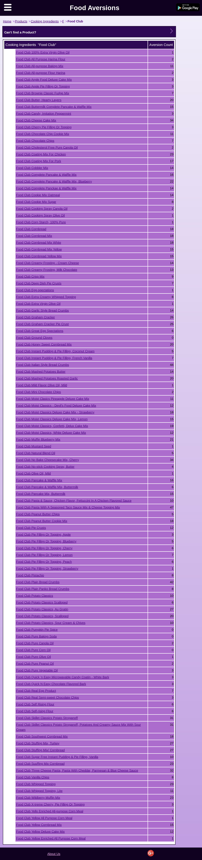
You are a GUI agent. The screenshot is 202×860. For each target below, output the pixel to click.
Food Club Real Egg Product (36, 690)
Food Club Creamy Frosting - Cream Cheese (47, 263)
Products (21, 21)
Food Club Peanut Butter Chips (38, 514)
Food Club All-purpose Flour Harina (40, 73)
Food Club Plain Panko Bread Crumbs (42, 589)
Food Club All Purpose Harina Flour (40, 59)
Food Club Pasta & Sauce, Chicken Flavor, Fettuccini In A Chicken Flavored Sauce (73, 500)
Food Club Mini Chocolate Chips (38, 392)
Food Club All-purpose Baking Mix (39, 66)
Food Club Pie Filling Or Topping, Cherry (44, 548)
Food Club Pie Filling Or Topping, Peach (44, 561)
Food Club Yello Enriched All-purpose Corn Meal (49, 811)
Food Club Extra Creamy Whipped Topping (46, 297)
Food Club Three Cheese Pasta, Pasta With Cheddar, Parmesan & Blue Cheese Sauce (77, 770)
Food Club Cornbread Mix (34, 236)
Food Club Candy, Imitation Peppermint (43, 113)
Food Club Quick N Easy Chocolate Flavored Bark (51, 684)
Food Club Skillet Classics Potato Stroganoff (47, 718)
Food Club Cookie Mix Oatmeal (38, 195)
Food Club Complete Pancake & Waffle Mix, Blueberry (54, 181)
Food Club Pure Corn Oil (33, 650)
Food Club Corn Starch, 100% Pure (41, 222)
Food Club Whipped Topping (36, 784)
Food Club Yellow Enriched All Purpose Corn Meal (51, 838)
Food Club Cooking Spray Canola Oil (41, 208)
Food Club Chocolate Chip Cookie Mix (42, 134)
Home (7, 21)
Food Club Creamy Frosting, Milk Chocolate (46, 269)
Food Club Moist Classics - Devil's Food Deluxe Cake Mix (56, 405)
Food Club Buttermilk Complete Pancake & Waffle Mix (54, 106)
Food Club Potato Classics (34, 595)
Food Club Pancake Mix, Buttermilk (40, 494)
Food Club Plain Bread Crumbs (37, 582)
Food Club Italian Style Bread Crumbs (42, 365)
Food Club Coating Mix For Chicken (41, 154)
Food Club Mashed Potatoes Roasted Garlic (47, 378)
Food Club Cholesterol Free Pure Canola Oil (47, 147)
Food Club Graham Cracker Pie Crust (42, 324)
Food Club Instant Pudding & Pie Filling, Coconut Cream (55, 351)
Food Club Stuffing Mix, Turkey (37, 743)
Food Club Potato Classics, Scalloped (42, 616)
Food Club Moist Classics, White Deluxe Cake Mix (51, 432)
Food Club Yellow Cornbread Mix (39, 825)
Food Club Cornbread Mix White (38, 242)
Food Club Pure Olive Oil (33, 657)
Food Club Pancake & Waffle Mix (39, 480)
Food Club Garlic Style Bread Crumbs (42, 310)
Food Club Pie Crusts (31, 527)
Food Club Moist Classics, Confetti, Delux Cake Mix (52, 426)
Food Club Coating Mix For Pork (38, 161)
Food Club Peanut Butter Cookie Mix (41, 521)
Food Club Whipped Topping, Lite (39, 791)
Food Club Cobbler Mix (32, 168)
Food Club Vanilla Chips (32, 777)
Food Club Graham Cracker (35, 317)
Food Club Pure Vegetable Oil (37, 670)
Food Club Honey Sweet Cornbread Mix (44, 344)
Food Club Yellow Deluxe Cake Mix (40, 831)
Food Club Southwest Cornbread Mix (42, 736)
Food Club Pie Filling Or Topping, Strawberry (47, 568)
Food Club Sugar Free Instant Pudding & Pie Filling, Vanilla (57, 757)
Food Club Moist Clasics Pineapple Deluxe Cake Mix (52, 398)
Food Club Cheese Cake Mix (36, 120)
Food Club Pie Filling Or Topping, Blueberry (46, 541)
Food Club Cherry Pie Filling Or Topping (43, 127)
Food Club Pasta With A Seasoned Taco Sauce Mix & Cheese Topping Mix (68, 507)
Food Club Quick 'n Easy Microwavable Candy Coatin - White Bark (62, 677)
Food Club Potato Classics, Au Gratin (42, 609)
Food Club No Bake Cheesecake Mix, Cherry (47, 460)
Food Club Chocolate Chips (35, 140)
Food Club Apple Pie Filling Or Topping (43, 86)
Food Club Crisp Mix (30, 276)
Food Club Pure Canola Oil (34, 643)
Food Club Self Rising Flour (35, 704)
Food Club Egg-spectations (35, 290)
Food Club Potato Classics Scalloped (42, 602)
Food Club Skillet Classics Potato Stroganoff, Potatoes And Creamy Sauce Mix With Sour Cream (78, 727)
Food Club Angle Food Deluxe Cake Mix (44, 79)
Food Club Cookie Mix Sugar (36, 202)
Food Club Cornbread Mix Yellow (39, 249)
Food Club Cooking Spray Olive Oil (40, 215)
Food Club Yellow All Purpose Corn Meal (44, 818)
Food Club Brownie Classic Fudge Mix (42, 93)
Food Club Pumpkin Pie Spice (37, 629)
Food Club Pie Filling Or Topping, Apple (43, 534)
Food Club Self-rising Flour (34, 711)
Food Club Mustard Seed (33, 446)
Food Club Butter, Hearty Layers (38, 100)
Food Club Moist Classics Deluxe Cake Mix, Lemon (52, 419)
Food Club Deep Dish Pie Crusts (38, 283)
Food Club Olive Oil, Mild (33, 473)
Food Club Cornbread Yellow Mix (39, 256)
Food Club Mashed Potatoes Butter (40, 371)
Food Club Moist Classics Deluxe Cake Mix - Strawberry (55, 412)
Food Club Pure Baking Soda (36, 636)
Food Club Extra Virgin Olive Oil (38, 303)
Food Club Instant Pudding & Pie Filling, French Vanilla (54, 358)
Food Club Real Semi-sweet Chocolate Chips (47, 697)
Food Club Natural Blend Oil (35, 453)
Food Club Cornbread (31, 229)
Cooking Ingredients (45, 21)
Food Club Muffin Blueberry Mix (38, 439)
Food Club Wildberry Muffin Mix (38, 797)
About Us (53, 854)
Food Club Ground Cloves (34, 337)
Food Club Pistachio (30, 575)
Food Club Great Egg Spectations (39, 331)
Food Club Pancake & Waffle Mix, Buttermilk (47, 487)
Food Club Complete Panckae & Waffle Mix (46, 188)
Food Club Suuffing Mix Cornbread (40, 763)
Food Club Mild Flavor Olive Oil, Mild (41, 385)
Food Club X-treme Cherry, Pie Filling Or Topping (50, 804)
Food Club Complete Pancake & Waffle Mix (46, 174)
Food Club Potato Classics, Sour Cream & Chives (50, 623)
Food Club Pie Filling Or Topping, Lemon (44, 555)
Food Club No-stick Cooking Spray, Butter (45, 466)
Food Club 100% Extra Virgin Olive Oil (42, 52)
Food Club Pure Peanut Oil (35, 663)
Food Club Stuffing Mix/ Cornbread (40, 750)
